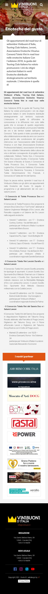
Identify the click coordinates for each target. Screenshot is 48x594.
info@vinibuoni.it (24, 525)
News (8, 25)
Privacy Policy (24, 581)
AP (39, 577)
